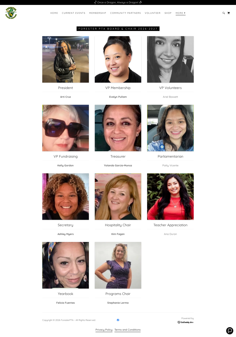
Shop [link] (168, 13)
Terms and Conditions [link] (127, 329)
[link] (11, 12)
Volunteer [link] (153, 13)
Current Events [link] (73, 13)
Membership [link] (97, 13)
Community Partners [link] (125, 13)
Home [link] (54, 13)
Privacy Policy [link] (104, 329)
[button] (181, 13)
